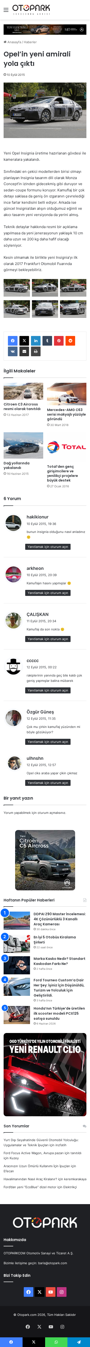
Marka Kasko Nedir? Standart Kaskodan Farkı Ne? (59, 961)
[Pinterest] (59, 341)
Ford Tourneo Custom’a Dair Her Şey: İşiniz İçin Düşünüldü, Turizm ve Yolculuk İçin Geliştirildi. (59, 988)
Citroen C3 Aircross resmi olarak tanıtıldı (22, 406)
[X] (24, 341)
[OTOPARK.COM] (31, 9)
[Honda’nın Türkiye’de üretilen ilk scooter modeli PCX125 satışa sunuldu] (17, 1015)
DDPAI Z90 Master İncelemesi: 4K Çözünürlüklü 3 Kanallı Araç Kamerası (60, 919)
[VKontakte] (13, 351)
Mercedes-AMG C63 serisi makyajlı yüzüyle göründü (66, 414)
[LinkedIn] (36, 341)
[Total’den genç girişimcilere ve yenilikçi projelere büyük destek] (67, 447)
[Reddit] (70, 341)
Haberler (30, 42)
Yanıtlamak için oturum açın (48, 547)
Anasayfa (13, 42)
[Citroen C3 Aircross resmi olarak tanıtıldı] (23, 391)
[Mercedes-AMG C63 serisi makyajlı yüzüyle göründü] (67, 394)
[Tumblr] (47, 341)
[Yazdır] (36, 351)
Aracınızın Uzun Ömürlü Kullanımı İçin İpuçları (37, 1166)
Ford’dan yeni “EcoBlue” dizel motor (30, 1187)
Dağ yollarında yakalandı (17, 465)
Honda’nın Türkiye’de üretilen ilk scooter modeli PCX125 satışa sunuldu (59, 1013)
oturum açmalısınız (51, 813)
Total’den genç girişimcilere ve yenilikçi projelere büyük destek (62, 473)
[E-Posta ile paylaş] (24, 351)
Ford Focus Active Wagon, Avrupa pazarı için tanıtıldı (42, 1153)
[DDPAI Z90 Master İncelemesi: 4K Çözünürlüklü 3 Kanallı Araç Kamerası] (17, 921)
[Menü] (6, 11)
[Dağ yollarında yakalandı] (23, 445)
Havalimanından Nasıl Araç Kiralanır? (30, 1179)
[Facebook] (13, 341)
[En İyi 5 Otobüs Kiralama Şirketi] (17, 944)
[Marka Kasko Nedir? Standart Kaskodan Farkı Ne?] (17, 965)
